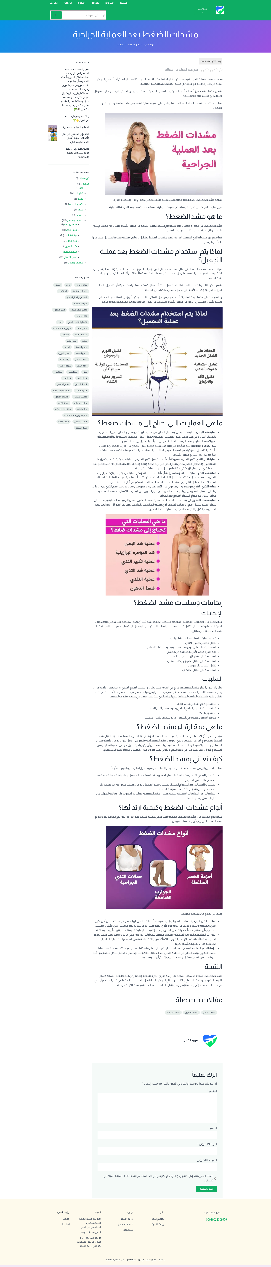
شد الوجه (67, 378)
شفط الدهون (191, 1012)
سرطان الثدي (65, 365)
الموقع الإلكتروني (207, 1160)
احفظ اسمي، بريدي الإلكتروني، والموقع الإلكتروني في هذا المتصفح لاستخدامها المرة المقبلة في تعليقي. (158, 1178)
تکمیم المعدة (81, 353)
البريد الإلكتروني (207, 1144)
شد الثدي (58, 372)
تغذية (84, 341)
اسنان (58, 285)
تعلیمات (65, 334)
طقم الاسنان (63, 384)
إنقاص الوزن (81, 285)
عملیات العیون (80, 421)
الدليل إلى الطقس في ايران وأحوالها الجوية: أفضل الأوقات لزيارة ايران (75, 138)
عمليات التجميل (75, 220)
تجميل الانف (70, 224)
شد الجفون (71, 246)
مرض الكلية (63, 421)
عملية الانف (82, 409)
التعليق (212, 1090)
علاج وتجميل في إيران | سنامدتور (141, 1259)
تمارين (67, 347)
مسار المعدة (81, 428)
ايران (60, 322)
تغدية (80, 198)
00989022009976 (216, 1219)
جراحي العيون (64, 353)
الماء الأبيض (59, 309)
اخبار (81, 188)
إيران (68, 285)
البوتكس (63, 291)
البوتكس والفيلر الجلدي (77, 297)
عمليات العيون (75, 262)
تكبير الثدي (71, 230)
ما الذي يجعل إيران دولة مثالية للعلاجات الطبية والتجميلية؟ (77, 152)
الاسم (212, 1128)
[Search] (56, 15)
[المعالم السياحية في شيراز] (52, 130)
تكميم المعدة (76, 204)
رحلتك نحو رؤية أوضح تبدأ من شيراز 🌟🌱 (76, 118)
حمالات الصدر (209, 1012)
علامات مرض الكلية (61, 390)
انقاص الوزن (81, 316)
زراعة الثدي (64, 359)
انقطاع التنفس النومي (77, 322)
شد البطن (71, 241)
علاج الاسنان (70, 257)
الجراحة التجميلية (80, 303)
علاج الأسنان (81, 390)
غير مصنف (83, 178)
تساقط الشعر (80, 334)
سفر (80, 209)
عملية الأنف (63, 403)
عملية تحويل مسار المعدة (75, 415)
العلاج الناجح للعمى (78, 309)
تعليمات (120, 44)
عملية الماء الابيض (63, 409)
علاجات (79, 215)
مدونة (86, 183)
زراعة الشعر (70, 235)
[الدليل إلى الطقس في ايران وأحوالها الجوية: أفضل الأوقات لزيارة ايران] (52, 137)
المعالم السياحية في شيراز (76, 127)
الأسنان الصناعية (79, 291)
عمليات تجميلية (173, 1012)
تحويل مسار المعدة (62, 328)
